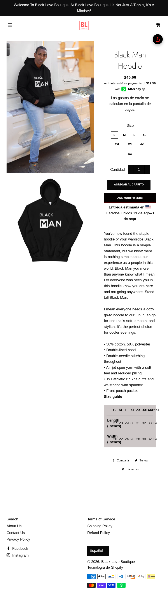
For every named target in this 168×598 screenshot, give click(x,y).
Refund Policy (98, 533)
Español (96, 550)
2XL (117, 144)
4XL (142, 144)
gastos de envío (131, 98)
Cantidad (117, 169)
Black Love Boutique (118, 562)
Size (130, 125)
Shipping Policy (99, 526)
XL (144, 135)
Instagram (20, 555)
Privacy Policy (18, 539)
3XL (130, 144)
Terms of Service (101, 519)
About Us (14, 526)
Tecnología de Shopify (105, 567)
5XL (130, 153)
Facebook (19, 548)
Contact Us (16, 533)
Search (12, 519)
